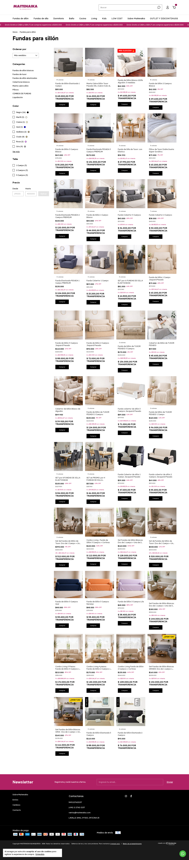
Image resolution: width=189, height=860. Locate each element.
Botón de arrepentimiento (132, 844)
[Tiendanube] (167, 844)
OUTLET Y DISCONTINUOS (164, 18)
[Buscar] (158, 7)
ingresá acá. (115, 844)
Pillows (16, 90)
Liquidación (18, 97)
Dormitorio (58, 18)
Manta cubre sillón (20, 86)
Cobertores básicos (21, 82)
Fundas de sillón (20, 18)
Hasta (28, 188)
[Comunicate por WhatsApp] (182, 853)
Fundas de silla (41, 18)
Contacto (17, 810)
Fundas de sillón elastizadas (25, 78)
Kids (104, 18)
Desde (15, 188)
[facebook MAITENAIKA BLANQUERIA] (131, 796)
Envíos (15, 800)
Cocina (82, 18)
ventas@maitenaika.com (80, 812)
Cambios (16, 805)
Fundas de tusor (20, 74)
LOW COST (117, 18)
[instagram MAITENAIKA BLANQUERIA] (126, 796)
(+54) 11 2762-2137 (77, 807)
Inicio (15, 32)
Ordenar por (19, 49)
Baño (71, 18)
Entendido (40, 854)
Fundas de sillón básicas (23, 70)
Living (94, 18)
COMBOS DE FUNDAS (22, 93)
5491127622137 (75, 802)
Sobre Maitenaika (136, 18)
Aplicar (43, 194)
